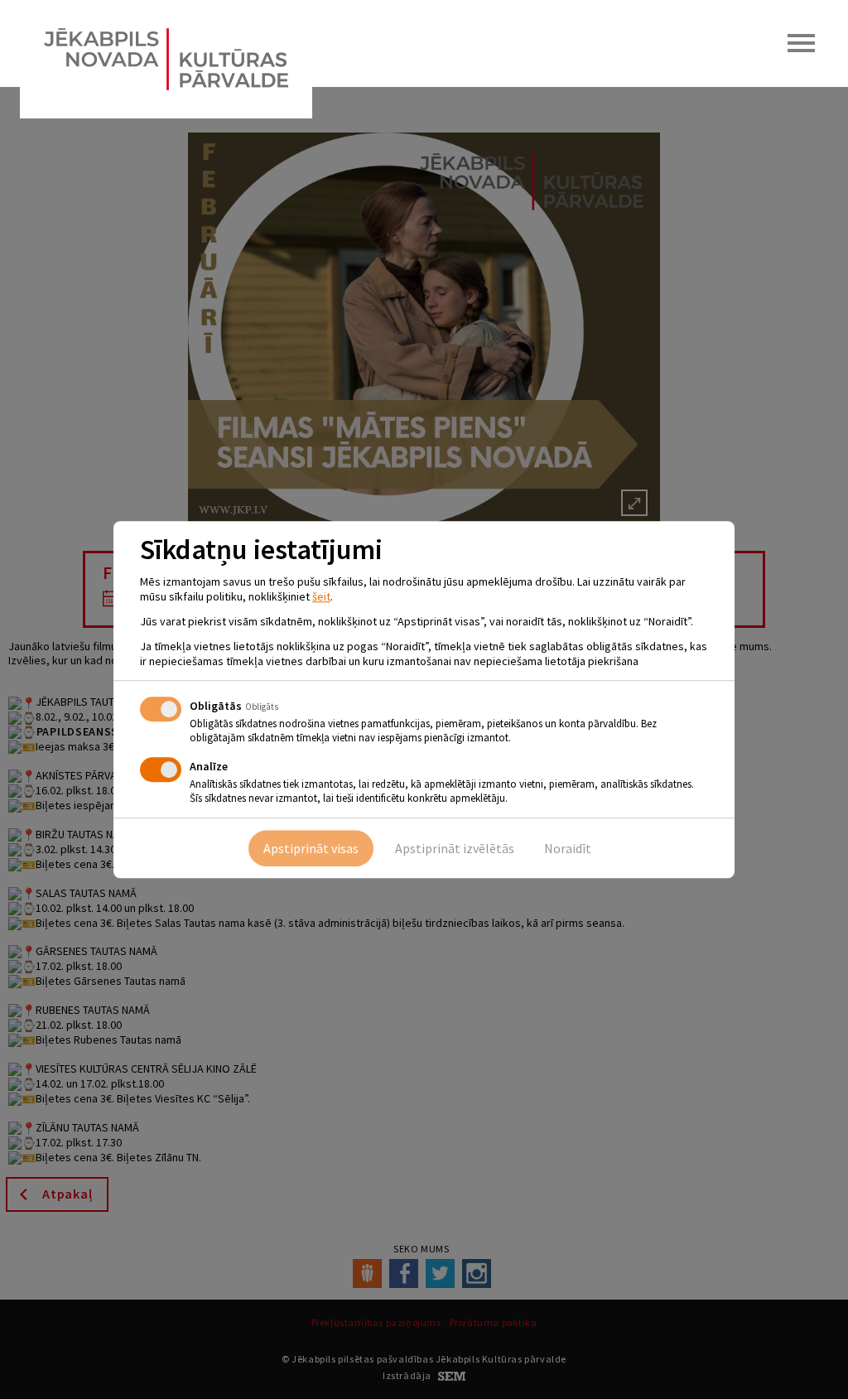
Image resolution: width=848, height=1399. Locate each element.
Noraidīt (567, 848)
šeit (321, 596)
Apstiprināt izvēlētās (454, 848)
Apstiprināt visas (311, 848)
